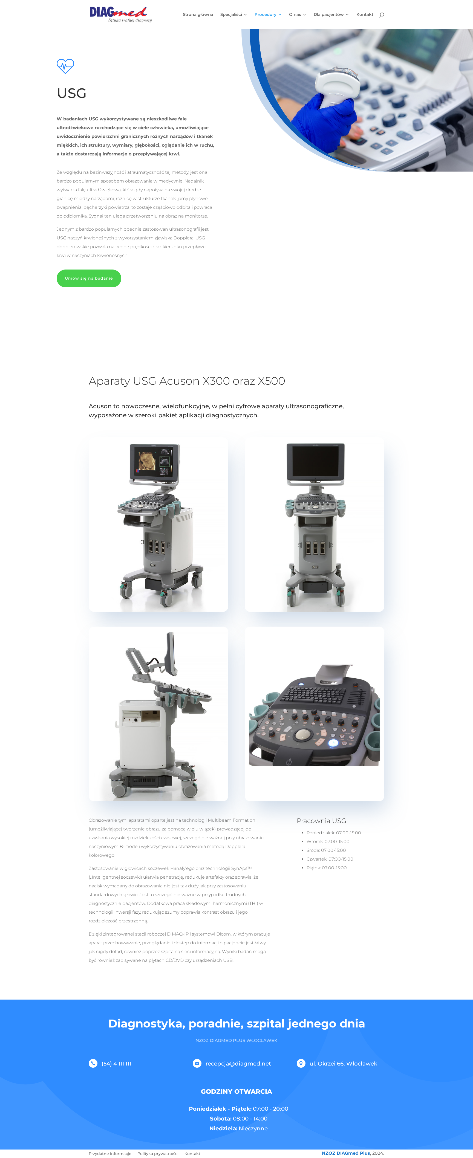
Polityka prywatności (157, 1154)
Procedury (265, 15)
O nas (295, 15)
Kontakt (364, 15)
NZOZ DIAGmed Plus (346, 1153)
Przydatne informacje (110, 1154)
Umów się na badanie (89, 278)
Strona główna (198, 15)
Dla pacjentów (329, 15)
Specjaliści (231, 15)
